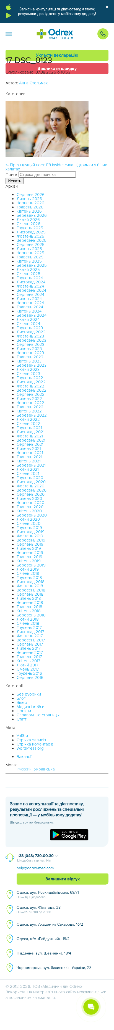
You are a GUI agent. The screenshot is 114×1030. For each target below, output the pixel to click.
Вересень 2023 (31, 340)
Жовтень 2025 (30, 236)
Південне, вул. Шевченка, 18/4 (44, 953)
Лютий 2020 (28, 519)
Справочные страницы (38, 714)
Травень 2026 (30, 207)
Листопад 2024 (31, 281)
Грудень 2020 (30, 477)
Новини (24, 710)
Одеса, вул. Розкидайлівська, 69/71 (48, 894)
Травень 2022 (30, 406)
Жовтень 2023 (30, 336)
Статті (22, 719)
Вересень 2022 (31, 390)
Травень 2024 (30, 306)
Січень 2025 (28, 273)
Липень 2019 (29, 548)
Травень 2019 (29, 556)
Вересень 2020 (31, 490)
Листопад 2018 (31, 581)
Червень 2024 (30, 302)
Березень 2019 (31, 565)
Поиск (11, 174)
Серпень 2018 (30, 594)
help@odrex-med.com (35, 868)
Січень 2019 (28, 573)
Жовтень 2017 (30, 635)
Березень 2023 (31, 365)
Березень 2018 (31, 615)
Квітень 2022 (29, 411)
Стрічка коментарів (35, 744)
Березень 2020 (32, 515)
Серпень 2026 (31, 194)
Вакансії (24, 756)
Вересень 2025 (31, 240)
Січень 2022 (28, 423)
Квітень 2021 (29, 461)
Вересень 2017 (31, 640)
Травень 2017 (29, 656)
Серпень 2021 (30, 444)
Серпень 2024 (30, 294)
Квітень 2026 (29, 211)
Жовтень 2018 (30, 585)
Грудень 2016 (29, 673)
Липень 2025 (29, 248)
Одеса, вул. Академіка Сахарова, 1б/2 (50, 924)
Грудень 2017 (29, 627)
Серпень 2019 (30, 544)
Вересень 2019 (31, 540)
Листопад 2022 (31, 381)
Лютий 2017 (27, 665)
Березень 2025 (32, 265)
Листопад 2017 (30, 631)
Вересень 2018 (31, 590)
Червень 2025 (30, 252)
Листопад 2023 (31, 331)
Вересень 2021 (31, 440)
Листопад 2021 (31, 431)
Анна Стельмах (33, 82)
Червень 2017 (30, 652)
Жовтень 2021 (30, 436)
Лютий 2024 (28, 319)
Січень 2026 (28, 223)
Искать (14, 180)
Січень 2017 (28, 669)
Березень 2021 (31, 465)
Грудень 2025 (30, 227)
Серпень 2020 (31, 494)
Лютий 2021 (28, 469)
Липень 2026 (29, 198)
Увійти (22, 735)
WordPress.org (30, 748)
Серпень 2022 (31, 394)
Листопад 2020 (31, 481)
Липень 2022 (29, 398)
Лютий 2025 (28, 269)
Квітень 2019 (29, 560)
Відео (22, 702)
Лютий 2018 (28, 619)
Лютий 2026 (28, 219)
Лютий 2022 (28, 419)
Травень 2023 (30, 356)
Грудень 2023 (30, 327)
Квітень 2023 (29, 361)
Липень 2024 (29, 298)
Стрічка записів (31, 739)
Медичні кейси (30, 706)
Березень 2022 (32, 415)
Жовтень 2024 (30, 286)
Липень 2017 (29, 648)
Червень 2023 (30, 352)
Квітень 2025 (29, 261)
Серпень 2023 (30, 344)
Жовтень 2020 (30, 485)
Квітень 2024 (29, 311)
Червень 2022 (30, 402)
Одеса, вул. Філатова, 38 (39, 909)
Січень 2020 (28, 523)
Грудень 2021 (29, 427)
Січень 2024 (28, 323)
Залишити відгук (62, 879)
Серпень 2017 (30, 644)
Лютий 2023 (28, 369)
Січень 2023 (28, 373)
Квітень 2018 (29, 610)
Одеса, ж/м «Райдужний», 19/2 (43, 938)
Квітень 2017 (28, 660)
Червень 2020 (30, 502)
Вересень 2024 (31, 290)
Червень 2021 (30, 452)
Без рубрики (29, 694)
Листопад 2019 (31, 531)
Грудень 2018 (29, 577)
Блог (21, 698)
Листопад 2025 (31, 232)
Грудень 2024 (30, 277)
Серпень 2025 (31, 244)
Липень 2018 (29, 598)
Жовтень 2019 (30, 535)
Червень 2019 (30, 552)
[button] (8, 33)
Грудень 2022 (30, 377)
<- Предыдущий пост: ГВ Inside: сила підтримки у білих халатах (56, 167)
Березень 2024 (31, 315)
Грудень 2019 (29, 527)
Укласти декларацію (57, 55)
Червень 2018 (30, 602)
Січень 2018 (28, 623)
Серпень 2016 (30, 677)
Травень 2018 (29, 606)
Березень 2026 (32, 215)
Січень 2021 (28, 473)
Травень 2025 (30, 257)
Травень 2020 (30, 506)
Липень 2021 (29, 448)
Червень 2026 (30, 202)
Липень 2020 (29, 498)
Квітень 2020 (29, 510)
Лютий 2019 (28, 569)
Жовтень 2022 (30, 386)
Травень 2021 (29, 456)
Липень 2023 (29, 348)
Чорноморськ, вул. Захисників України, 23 (54, 967)
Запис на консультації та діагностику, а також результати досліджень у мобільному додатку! (57, 11)
